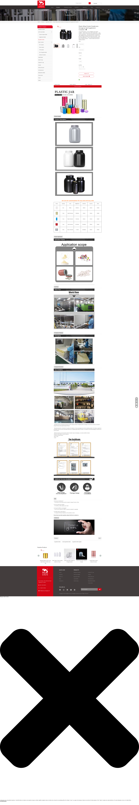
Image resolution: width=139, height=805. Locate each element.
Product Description (77, 86)
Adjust (5, 801)
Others (39, 80)
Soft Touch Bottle (41, 31)
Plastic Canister (41, 42)
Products (61, 574)
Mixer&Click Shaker (41, 72)
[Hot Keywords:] (90, 3)
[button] (69, 698)
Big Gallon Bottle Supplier (76, 541)
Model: (56, 84)
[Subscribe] (100, 589)
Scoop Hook (40, 75)
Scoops (39, 65)
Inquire (85, 73)
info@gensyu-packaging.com (45, 590)
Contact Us (61, 580)
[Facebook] (60, 590)
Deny (3, 801)
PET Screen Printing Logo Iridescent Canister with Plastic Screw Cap (69, 562)
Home (60, 572)
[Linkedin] (67, 590)
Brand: (71, 84)
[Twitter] (64, 590)
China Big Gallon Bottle (66, 541)
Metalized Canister (41, 29)
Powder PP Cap (41, 62)
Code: (86, 84)
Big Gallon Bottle (41, 39)
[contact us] (74, 520)
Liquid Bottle (40, 57)
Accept (1, 801)
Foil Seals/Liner (41, 70)
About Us (61, 576)
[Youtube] (71, 590)
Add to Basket (86, 76)
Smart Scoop (40, 59)
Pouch (39, 77)
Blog (60, 578)
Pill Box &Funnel (41, 67)
